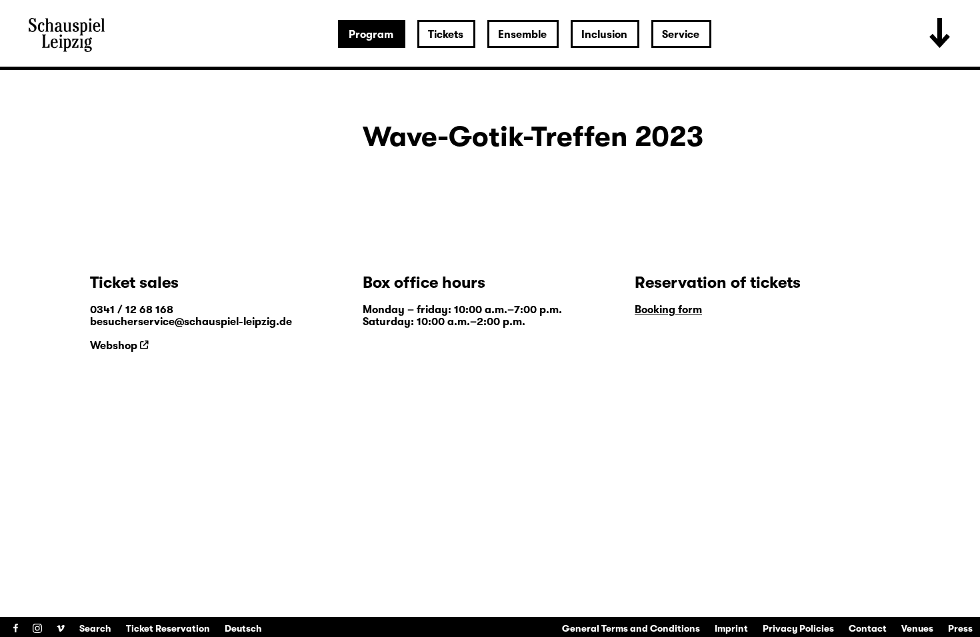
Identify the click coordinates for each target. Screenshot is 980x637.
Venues (917, 628)
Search (95, 628)
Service (680, 35)
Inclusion (604, 35)
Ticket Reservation (168, 628)
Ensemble (522, 35)
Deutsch (243, 628)
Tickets (445, 35)
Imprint (731, 628)
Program (371, 35)
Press (960, 628)
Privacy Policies (798, 628)
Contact (868, 628)
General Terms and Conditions (631, 628)
